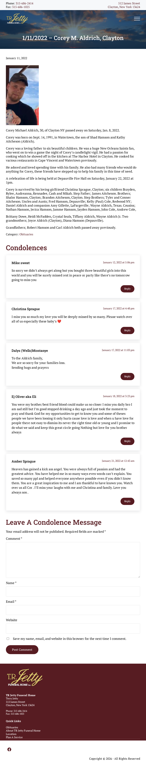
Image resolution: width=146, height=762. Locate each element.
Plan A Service (14, 737)
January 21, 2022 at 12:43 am (118, 461)
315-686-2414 (24, 3)
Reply (127, 288)
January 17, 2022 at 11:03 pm (118, 350)
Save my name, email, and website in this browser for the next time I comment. (69, 639)
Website (11, 620)
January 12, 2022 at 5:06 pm (118, 262)
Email (11, 602)
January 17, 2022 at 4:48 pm (118, 308)
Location (11, 734)
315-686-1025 (21, 7)
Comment (14, 539)
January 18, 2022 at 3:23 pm (118, 396)
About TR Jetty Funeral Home (23, 730)
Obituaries (26, 234)
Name (11, 583)
